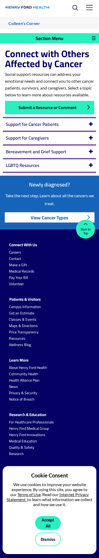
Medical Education (23, 441)
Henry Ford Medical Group (29, 428)
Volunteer (16, 284)
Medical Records (21, 271)
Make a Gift (18, 265)
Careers (15, 252)
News (13, 386)
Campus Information (25, 307)
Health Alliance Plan (24, 380)
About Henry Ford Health (28, 368)
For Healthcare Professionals (31, 422)
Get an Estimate (21, 313)
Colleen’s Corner (24, 23)
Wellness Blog (20, 345)
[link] (27, 7)
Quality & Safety (21, 447)
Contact (15, 258)
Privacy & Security (23, 393)
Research (16, 454)
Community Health (23, 374)
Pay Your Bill (18, 277)
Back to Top (86, 231)
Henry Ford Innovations (27, 435)
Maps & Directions (23, 326)
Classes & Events (22, 319)
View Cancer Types (49, 217)
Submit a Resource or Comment (47, 107)
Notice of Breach (22, 399)
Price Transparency (24, 332)
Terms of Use (29, 494)
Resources (17, 338)
